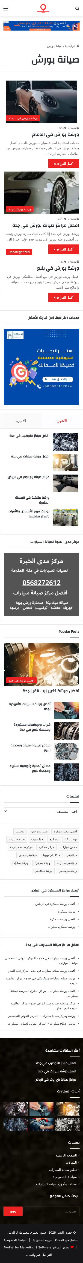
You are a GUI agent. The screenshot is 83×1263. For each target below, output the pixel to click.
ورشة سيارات (20, 863)
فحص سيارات (69, 847)
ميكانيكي (71, 855)
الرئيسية (71, 46)
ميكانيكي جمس (28, 855)
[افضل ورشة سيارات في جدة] (65, 462)
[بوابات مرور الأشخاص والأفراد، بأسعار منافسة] (65, 517)
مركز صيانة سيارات (21, 847)
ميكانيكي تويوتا (51, 855)
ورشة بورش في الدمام (55, 134)
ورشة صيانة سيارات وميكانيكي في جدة (50, 978)
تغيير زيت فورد (38, 831)
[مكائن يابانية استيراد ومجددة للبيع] (67, 1124)
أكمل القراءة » (64, 164)
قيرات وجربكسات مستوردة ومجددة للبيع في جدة (32, 727)
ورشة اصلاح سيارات (62, 1023)
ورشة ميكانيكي (43, 870)
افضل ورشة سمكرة (65, 831)
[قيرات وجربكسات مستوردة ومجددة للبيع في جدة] (66, 731)
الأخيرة (21, 421)
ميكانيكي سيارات (67, 863)
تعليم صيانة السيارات (63, 1170)
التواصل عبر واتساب (39, 1255)
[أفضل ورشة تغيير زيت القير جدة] (67, 1109)
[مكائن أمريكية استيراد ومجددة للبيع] (15, 1109)
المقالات (71, 1162)
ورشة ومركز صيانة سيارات (58, 1016)
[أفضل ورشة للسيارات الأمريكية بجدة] (66, 710)
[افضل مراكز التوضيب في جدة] (65, 442)
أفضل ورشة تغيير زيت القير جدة (51, 691)
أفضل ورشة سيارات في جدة (56, 958)
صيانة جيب (37, 839)
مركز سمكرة (46, 847)
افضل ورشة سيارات (62, 991)
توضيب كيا (71, 839)
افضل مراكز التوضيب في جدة (29, 436)
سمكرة (54, 839)
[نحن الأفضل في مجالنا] (41, 25)
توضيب (20, 831)
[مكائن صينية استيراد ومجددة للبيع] (66, 751)
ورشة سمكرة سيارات (61, 926)
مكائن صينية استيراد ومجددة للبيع (30, 747)
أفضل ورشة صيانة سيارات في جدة (52, 970)
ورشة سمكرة (42, 863)
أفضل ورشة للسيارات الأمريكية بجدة (29, 706)
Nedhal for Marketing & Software (27, 1247)
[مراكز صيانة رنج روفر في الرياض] (65, 483)
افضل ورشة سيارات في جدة (30, 456)
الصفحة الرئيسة (66, 1155)
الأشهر (62, 421)
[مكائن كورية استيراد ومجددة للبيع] (42, 1124)
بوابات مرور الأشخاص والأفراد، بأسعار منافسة (28, 513)
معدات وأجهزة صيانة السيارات (56, 1184)
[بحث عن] (77, 10)
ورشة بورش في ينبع (58, 268)
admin (72, 128)
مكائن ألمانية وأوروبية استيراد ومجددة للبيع (29, 768)
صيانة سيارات (17, 839)
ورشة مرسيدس (68, 870)
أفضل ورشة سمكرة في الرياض (55, 904)
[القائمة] (5, 10)
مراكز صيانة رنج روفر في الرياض (28, 477)
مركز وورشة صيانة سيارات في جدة (52, 1003)
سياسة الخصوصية (65, 1177)
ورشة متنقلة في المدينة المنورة (32, 500)
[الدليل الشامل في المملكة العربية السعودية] (53, 8)
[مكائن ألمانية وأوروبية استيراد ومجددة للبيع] (66, 772)
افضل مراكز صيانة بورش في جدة (45, 225)
